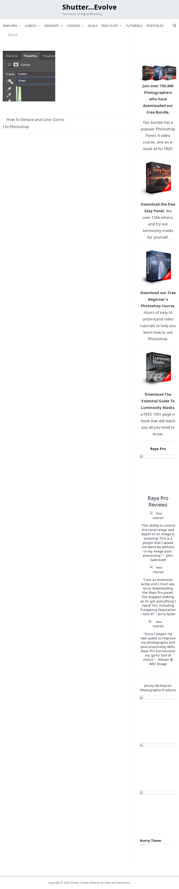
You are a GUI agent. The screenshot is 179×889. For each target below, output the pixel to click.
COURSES (73, 26)
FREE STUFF (109, 26)
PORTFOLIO (154, 26)
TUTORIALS (134, 26)
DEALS (92, 26)
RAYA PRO (10, 26)
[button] (19, 25)
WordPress (123, 882)
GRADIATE (51, 26)
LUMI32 (30, 26)
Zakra (108, 882)
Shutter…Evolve (89, 7)
